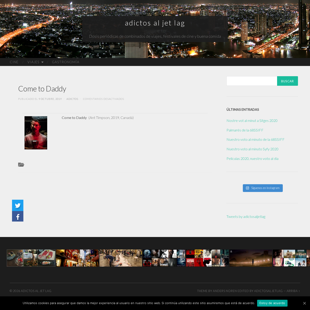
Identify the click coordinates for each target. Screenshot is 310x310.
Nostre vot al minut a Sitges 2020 (252, 120)
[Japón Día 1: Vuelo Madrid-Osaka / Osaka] (77, 257)
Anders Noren (225, 291)
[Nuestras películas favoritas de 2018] (207, 257)
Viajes (33, 62)
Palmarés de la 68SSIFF (244, 130)
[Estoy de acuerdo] (304, 303)
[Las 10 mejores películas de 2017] (164, 257)
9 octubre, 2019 (50, 98)
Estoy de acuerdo (272, 303)
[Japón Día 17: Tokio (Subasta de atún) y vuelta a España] (120, 257)
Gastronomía (65, 62)
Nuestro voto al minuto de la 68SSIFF (255, 139)
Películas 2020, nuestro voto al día (252, 158)
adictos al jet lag (155, 22)
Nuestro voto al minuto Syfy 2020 (252, 149)
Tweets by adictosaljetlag (245, 216)
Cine (14, 62)
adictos (72, 98)
